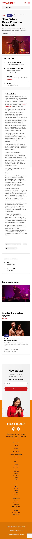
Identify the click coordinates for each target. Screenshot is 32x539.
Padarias (16, 508)
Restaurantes (16, 512)
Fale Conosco (16, 451)
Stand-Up (16, 475)
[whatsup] (11, 33)
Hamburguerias (16, 506)
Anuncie (16, 448)
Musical (10, 15)
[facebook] (13, 33)
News (16, 457)
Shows (16, 479)
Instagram (10, 270)
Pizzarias (16, 510)
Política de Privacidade (16, 530)
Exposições (16, 471)
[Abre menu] (28, 3)
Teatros (16, 477)
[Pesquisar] (25, 3)
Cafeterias (16, 503)
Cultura (16, 464)
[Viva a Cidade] (9, 3)
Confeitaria (16, 504)
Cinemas (16, 466)
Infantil (16, 488)
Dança (16, 470)
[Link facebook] (18, 429)
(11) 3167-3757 (16, 438)
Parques (16, 492)
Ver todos (4, 318)
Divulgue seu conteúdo (16, 454)
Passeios (16, 494)
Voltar (4, 15)
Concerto (16, 468)
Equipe (16, 445)
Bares (16, 501)
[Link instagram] (13, 429)
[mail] (15, 33)
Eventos (16, 486)
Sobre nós (16, 443)
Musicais (16, 473)
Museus (16, 490)
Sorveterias (16, 514)
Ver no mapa (9, 79)
